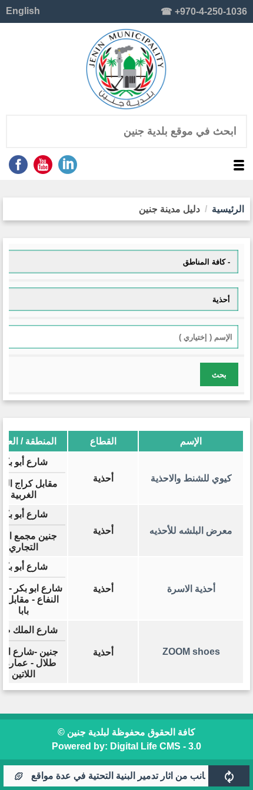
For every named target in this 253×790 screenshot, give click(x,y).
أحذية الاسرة (191, 589)
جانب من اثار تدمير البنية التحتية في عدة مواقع (125, 776)
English (23, 11)
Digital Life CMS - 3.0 (155, 746)
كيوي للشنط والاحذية (191, 478)
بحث (219, 374)
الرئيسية (228, 209)
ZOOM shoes (191, 652)
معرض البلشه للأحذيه (190, 530)
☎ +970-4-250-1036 (204, 11)
